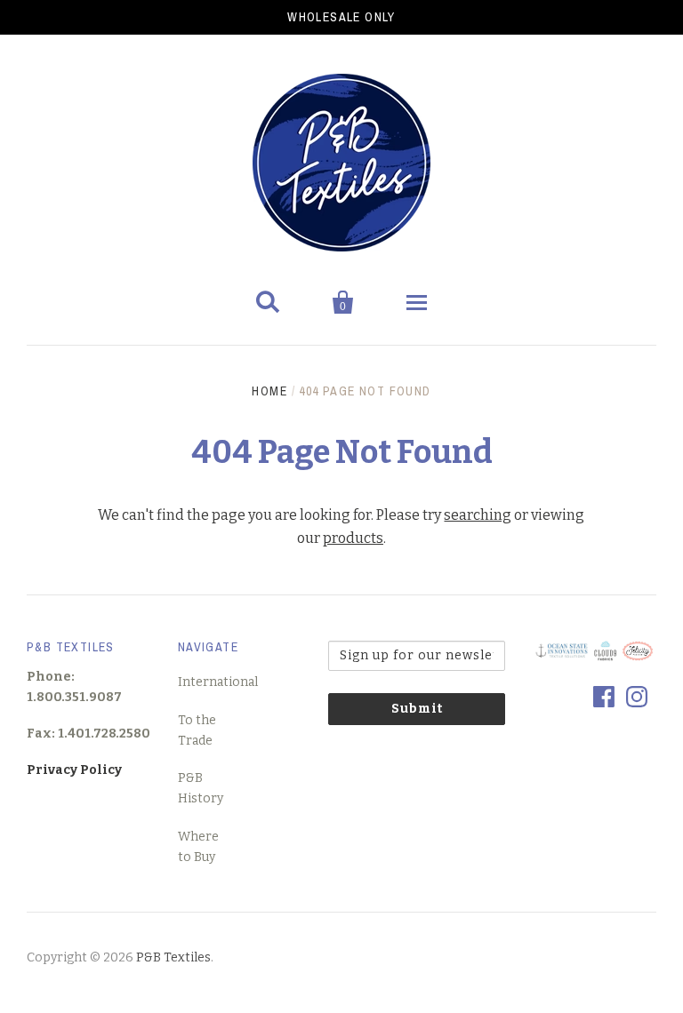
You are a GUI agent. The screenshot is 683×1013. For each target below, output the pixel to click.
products (353, 538)
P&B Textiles (173, 957)
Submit (417, 708)
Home (269, 391)
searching (477, 514)
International (218, 682)
